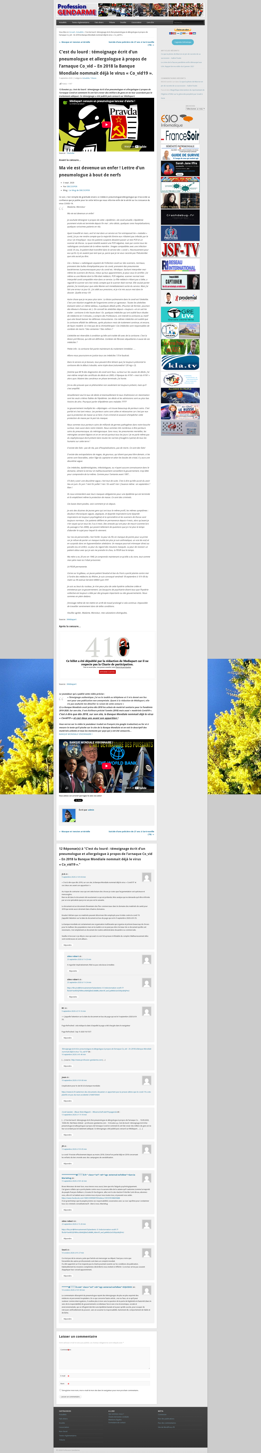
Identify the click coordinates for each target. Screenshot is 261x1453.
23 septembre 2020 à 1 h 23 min (79, 959)
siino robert (73, 956)
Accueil (72, 32)
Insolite (123, 22)
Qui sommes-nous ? (116, 1414)
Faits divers (99, 22)
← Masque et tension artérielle (74, 42)
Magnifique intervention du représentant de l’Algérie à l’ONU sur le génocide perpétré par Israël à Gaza (182, 94)
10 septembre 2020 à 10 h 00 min (74, 1080)
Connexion (162, 1414)
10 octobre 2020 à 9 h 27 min (73, 1253)
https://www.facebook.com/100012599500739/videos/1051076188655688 (91, 1198)
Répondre (68, 945)
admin (91, 810)
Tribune (112, 22)
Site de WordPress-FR (166, 1427)
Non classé (63, 1431)
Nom (64, 1384)
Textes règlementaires (80, 22)
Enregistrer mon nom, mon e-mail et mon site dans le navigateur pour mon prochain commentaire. (100, 1390)
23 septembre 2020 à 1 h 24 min (79, 982)
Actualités (62, 22)
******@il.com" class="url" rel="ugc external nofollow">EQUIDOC (97, 1287)
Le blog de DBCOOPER (79, 190)
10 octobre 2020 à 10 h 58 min (73, 1290)
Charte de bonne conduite (118, 1417)
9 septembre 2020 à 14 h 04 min (74, 877)
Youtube (70, 153)
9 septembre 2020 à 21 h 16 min (74, 1011)
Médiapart (72, 619)
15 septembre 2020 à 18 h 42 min (74, 1181)
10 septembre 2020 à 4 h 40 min (74, 1054)
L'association (64, 1427)
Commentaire (65, 1350)
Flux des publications (166, 1419)
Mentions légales (115, 1420)
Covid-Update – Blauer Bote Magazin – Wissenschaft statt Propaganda (89, 1112)
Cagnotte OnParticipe (183, 42)
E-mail (64, 1376)
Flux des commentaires (167, 1423)
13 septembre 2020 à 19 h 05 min (74, 1149)
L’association (136, 22)
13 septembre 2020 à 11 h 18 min (74, 1115)
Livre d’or (150, 22)
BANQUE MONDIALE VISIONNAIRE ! (75, 734)
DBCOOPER (72, 186)
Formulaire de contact (116, 1423)
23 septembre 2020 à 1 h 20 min (74, 1224)
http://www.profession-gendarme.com (87, 1060)
